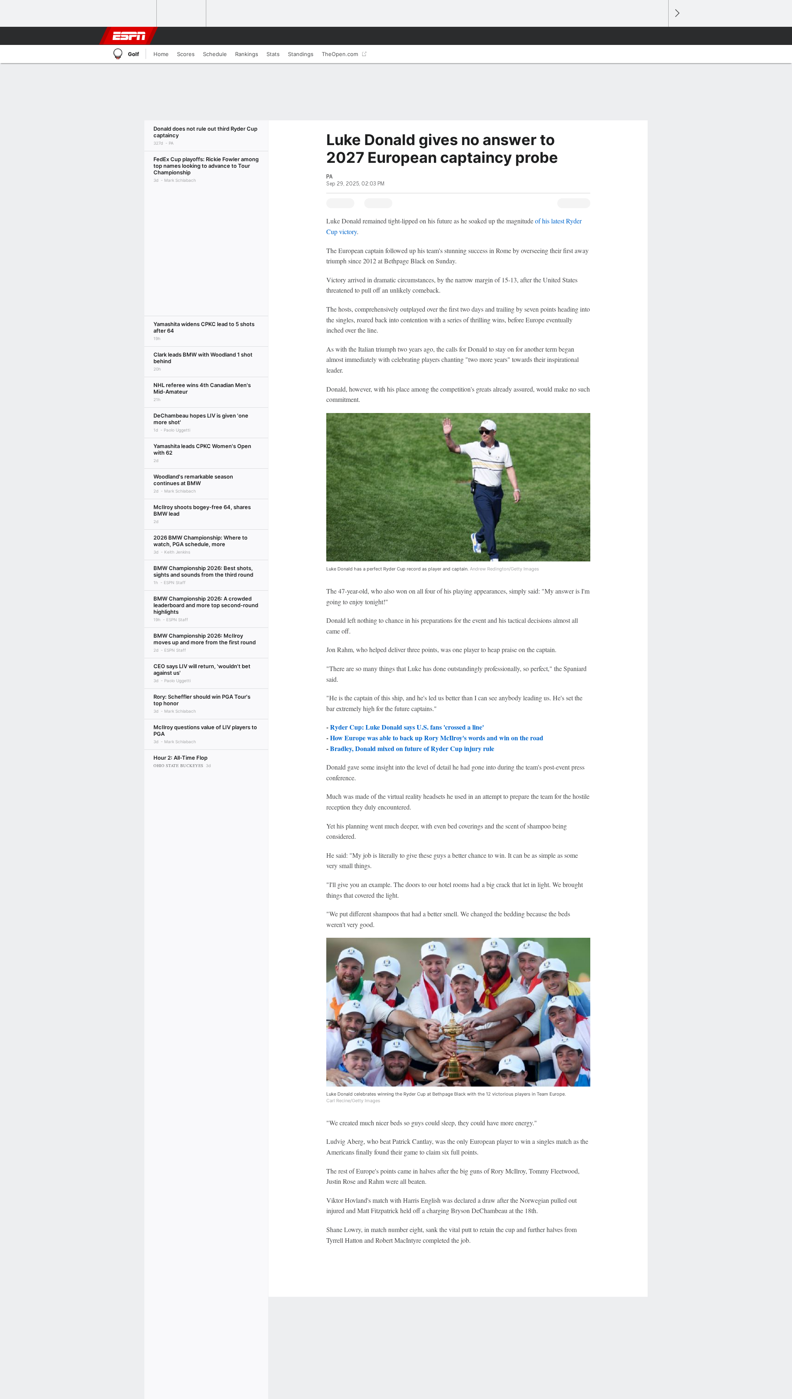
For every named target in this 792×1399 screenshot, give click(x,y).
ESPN (129, 36)
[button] (658, 36)
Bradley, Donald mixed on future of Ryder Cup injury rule (412, 748)
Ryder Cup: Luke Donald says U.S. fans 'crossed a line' (407, 727)
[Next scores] (676, 13)
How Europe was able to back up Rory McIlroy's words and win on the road (436, 737)
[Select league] (132, 13)
